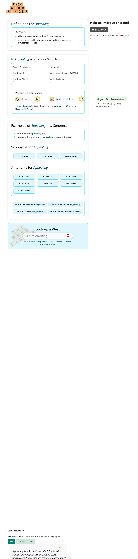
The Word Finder (17, 8)
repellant (48, 176)
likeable (48, 156)
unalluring (24, 190)
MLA (11, 541)
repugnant (24, 183)
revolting (71, 183)
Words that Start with (30, 204)
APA (32, 541)
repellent (24, 176)
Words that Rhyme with (66, 211)
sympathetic (71, 156)
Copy (60, 547)
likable (24, 156)
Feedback (100, 29)
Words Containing (30, 211)
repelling (71, 176)
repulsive (48, 183)
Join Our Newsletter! (112, 99)
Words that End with (65, 204)
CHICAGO (22, 541)
